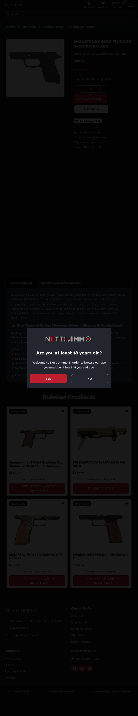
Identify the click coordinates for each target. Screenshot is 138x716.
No (90, 378)
